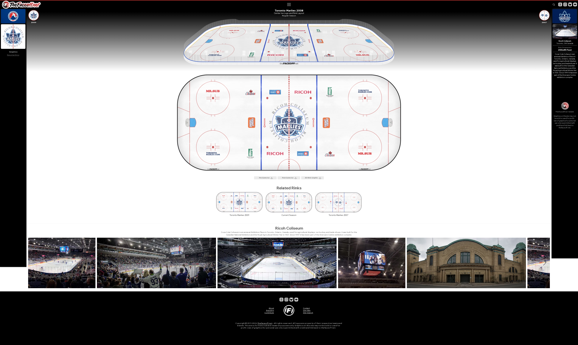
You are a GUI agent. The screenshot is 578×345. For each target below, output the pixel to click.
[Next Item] (544, 263)
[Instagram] (565, 4)
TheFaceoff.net (264, 323)
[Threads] (560, 4)
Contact (306, 308)
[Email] (575, 4)
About (271, 308)
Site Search (308, 313)
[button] (288, 4)
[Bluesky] (570, 4)
